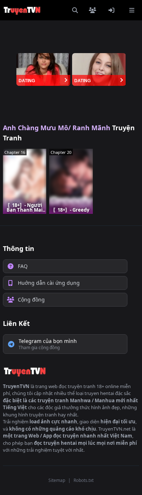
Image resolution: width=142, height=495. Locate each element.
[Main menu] (132, 10)
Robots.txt (84, 480)
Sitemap (56, 480)
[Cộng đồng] (94, 10)
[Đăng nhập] (113, 10)
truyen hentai (99, 393)
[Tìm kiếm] (75, 10)
